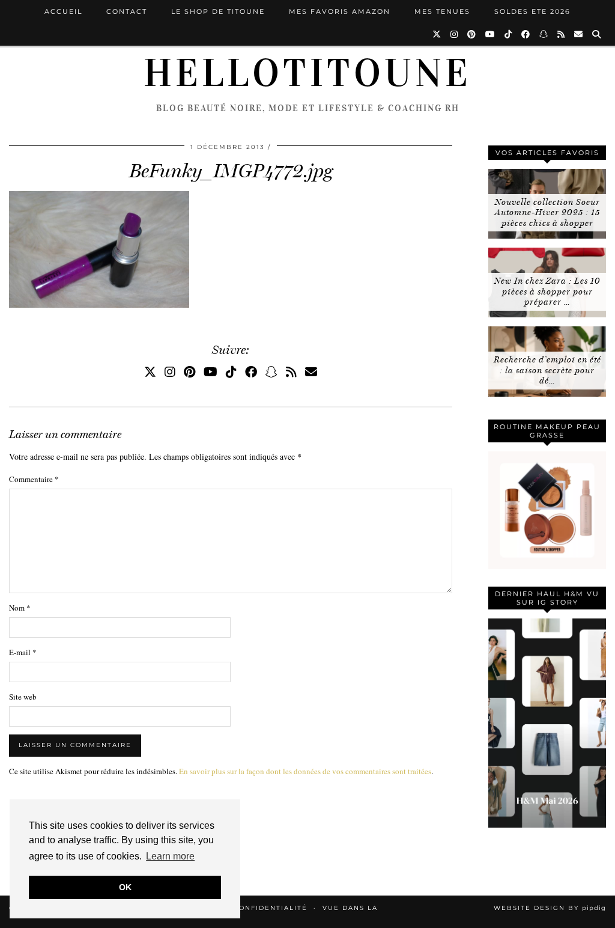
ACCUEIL (63, 11)
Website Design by (550, 908)
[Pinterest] (472, 34)
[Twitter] (437, 34)
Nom (20, 607)
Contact (126, 11)
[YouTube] (490, 34)
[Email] (579, 34)
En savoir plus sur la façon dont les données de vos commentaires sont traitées (305, 771)
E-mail (23, 652)
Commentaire (34, 479)
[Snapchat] (544, 34)
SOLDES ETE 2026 (532, 11)
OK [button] (125, 887)
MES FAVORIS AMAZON (339, 11)
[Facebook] (526, 34)
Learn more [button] (170, 856)
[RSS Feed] (561, 34)
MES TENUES (442, 11)
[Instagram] (454, 34)
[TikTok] (508, 34)
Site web (23, 696)
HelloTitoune (307, 73)
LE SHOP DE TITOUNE (218, 11)
